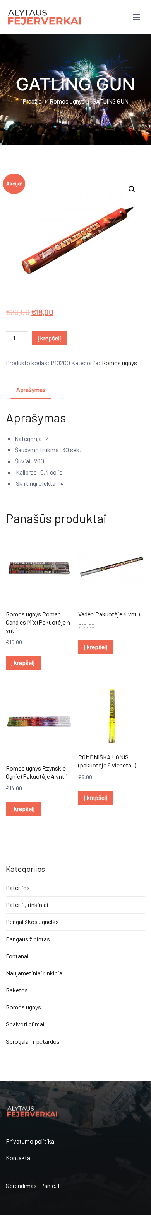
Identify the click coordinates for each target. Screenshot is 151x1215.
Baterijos (18, 887)
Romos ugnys (67, 101)
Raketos (17, 990)
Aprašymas (31, 389)
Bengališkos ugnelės (32, 921)
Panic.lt (50, 1185)
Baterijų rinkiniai (27, 904)
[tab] (31, 390)
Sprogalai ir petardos (33, 1041)
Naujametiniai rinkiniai (35, 973)
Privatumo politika (30, 1141)
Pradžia (32, 101)
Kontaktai (19, 1157)
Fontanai (17, 956)
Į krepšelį (49, 338)
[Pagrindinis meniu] (136, 17)
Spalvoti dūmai (25, 1024)
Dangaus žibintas (28, 939)
